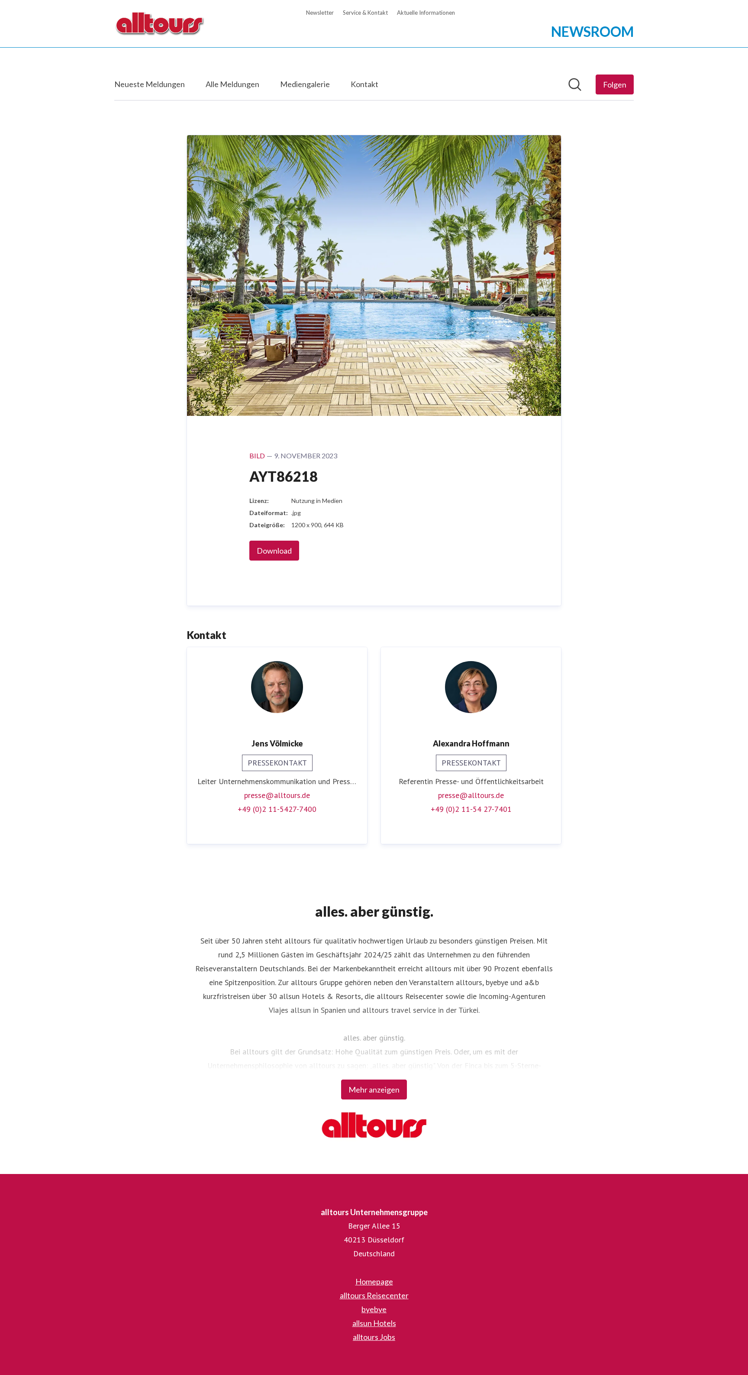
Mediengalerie (305, 84)
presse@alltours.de (277, 795)
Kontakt (364, 84)
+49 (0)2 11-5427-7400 (277, 809)
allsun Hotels (374, 1323)
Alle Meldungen (232, 84)
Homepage (374, 1281)
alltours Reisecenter (374, 1295)
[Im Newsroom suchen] (575, 84)
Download (274, 550)
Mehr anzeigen (374, 1089)
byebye (374, 1309)
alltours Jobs (374, 1337)
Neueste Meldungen (149, 84)
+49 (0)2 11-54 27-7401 (471, 809)
